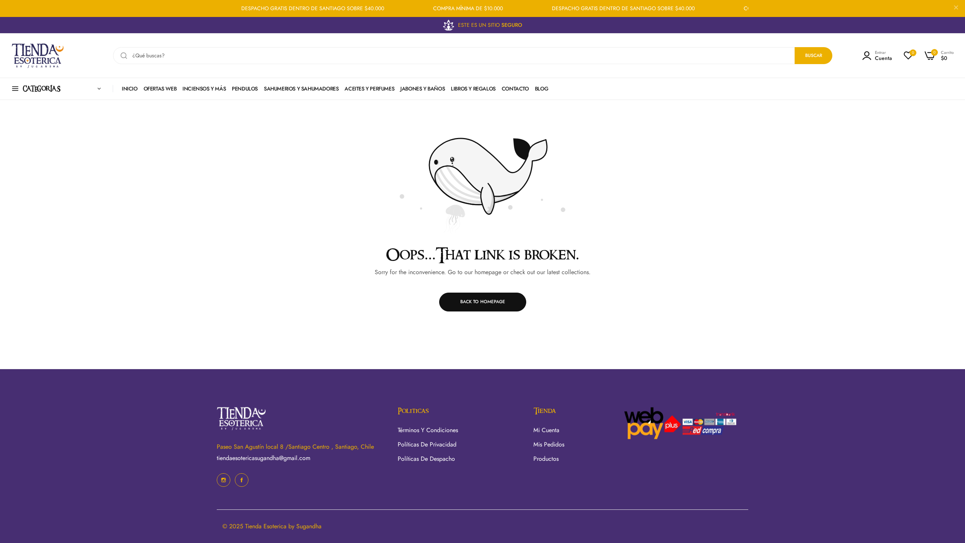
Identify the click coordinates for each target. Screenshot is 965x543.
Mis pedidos (548, 444)
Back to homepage (482, 301)
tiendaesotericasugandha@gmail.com (263, 458)
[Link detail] (223, 480)
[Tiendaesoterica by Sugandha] (37, 55)
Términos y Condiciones (428, 430)
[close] (956, 9)
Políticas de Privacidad (427, 444)
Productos (546, 458)
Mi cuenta (546, 430)
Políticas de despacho (426, 458)
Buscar (813, 55)
